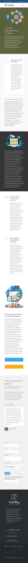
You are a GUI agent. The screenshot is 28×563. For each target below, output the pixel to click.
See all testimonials (10, 406)
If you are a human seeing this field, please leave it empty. (13, 478)
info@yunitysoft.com (21, 1)
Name (6, 443)
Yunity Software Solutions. (16, 557)
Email (6, 449)
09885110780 (9, 1)
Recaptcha (7, 463)
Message (7, 455)
